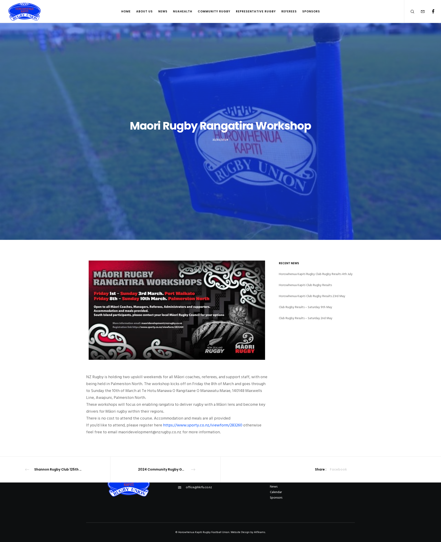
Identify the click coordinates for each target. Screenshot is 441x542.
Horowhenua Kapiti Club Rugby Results (305, 285)
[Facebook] (430, 11)
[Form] (420, 11)
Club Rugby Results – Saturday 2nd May (305, 318)
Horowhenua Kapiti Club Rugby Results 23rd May (312, 296)
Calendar (276, 492)
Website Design (240, 532)
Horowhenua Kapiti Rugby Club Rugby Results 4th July (316, 274)
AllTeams (259, 532)
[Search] (409, 11)
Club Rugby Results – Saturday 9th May (305, 307)
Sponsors (276, 497)
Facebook (338, 469)
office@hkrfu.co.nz (199, 487)
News (273, 486)
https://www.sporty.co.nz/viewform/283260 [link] (202, 425)
